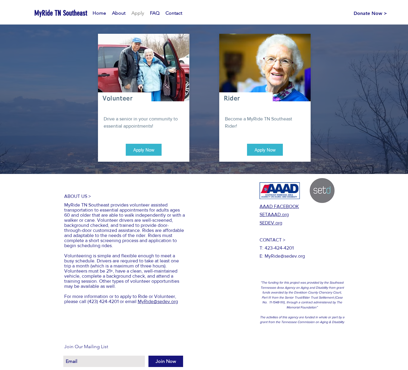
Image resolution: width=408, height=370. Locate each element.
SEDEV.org (271, 222)
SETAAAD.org (274, 214)
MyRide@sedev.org (158, 301)
